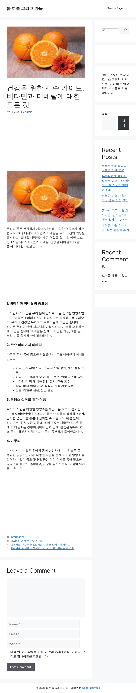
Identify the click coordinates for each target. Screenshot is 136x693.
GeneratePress (91, 687)
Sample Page (115, 8)
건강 (23, 540)
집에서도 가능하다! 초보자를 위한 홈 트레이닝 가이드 (40, 544)
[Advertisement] (46, 143)
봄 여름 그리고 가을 (25, 8)
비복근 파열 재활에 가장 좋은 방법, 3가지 (115, 200)
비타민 (39, 540)
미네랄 (31, 540)
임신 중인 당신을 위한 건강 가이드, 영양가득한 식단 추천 (42, 548)
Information (18, 536)
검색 (105, 114)
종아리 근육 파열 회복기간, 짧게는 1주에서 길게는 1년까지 (115, 215)
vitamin (15, 540)
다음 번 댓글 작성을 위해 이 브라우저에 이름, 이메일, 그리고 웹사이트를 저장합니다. (47, 654)
